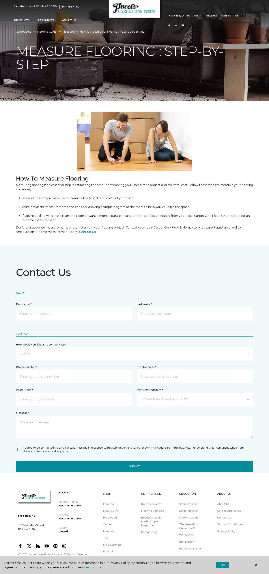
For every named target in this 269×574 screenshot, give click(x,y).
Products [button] (22, 20)
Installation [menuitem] (186, 541)
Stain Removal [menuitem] (188, 504)
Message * (22, 413)
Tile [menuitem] (105, 538)
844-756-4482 (70, 6)
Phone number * (26, 367)
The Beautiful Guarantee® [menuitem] (188, 526)
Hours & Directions (184, 15)
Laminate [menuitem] (109, 531)
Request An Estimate (222, 15)
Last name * (144, 304)
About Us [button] (69, 20)
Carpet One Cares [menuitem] (229, 510)
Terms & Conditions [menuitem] (230, 524)
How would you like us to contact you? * (41, 344)
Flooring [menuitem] (108, 504)
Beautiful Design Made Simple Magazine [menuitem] (152, 521)
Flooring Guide (47, 31)
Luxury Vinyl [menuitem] (111, 510)
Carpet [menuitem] (107, 524)
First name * (23, 304)
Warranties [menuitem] (186, 535)
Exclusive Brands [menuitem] (190, 548)
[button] (169, 25)
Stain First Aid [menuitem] (188, 510)
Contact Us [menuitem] (224, 517)
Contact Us (87, 232)
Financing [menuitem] (109, 551)
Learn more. (93, 567)
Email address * (146, 367)
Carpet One (23, 31)
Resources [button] (45, 20)
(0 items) (183, 25)
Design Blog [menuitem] (149, 532)
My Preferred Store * (150, 390)
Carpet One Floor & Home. (45, 554)
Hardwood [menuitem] (110, 517)
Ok (223, 565)
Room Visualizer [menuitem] (151, 504)
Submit (134, 466)
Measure (68, 31)
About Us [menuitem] (223, 504)
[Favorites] (176, 25)
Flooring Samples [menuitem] (152, 510)
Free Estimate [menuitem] (112, 544)
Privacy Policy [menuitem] (226, 531)
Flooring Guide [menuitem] (189, 517)
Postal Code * (24, 390)
